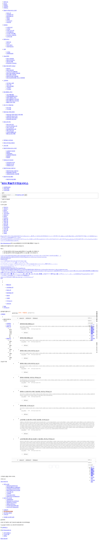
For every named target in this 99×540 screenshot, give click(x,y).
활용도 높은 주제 (10, 102)
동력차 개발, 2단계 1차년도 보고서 (29, 350)
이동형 (71, 441)
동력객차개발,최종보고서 (27, 324)
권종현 (22, 427)
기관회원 (8, 493)
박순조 (28, 444)
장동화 (39, 326)
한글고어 (5, 212)
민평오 (89, 326)
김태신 (41, 395)
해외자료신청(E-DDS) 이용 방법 (14, 114)
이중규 (73, 423)
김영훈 (88, 422)
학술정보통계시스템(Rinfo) (13, 487)
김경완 (68, 444)
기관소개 (5, 514)
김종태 (52, 326)
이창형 (43, 447)
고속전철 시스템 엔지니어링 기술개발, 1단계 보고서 (34, 419)
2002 (10, 342)
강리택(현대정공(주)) (75, 424)
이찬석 (42, 427)
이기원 (48, 422)
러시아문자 (6, 227)
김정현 (77, 445)
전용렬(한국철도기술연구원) (58, 423)
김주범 (73, 445)
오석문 (84, 422)
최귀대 (78, 446)
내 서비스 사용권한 (11, 35)
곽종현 (62, 326)
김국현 (26, 427)
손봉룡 (56, 426)
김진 (62, 380)
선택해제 (3, 314)
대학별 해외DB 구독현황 (12, 174)
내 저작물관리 (10, 32)
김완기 (70, 445)
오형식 (63, 445)
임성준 (86, 426)
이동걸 (25, 395)
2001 (10, 346)
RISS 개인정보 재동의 (9, 142)
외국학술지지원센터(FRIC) (13, 488)
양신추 (91, 422)
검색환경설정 (9, 53)
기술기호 (5, 222)
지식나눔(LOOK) (10, 495)
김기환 (24, 422)
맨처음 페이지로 (50, 466)
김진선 (65, 444)
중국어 (5, 210)
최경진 (74, 441)
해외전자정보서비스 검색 (10, 148)
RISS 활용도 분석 (7, 92)
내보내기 (21, 318)
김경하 (21, 327)
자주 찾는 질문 (10, 83)
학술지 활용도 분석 (11, 97)
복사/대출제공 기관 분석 (12, 99)
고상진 (58, 422)
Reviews (8, 156)
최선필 (72, 447)
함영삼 (84, 441)
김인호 (59, 326)
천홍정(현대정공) (44, 444)
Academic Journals (10, 150)
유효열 (75, 444)
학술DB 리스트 (10, 164)
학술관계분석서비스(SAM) (13, 490)
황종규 (81, 422)
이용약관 (5, 509)
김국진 (21, 444)
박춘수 (44, 422)
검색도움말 (6, 188)
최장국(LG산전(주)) (40, 428)
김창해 (86, 326)
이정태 (29, 446)
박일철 (51, 424)
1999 (10, 354)
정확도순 (90, 318)
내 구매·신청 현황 (10, 33)
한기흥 (43, 423)
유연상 (57, 445)
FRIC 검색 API (10, 130)
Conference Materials (11, 154)
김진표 (29, 426)
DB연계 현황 (9, 61)
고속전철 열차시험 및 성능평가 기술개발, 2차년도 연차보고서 (37, 439)
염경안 (37, 340)
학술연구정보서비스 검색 (10, 10)
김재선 (23, 445)
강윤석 (23, 423)
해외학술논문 (9, 16)
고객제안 (8, 87)
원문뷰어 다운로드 (8, 140)
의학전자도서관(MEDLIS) (13, 496)
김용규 (78, 422)
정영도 (66, 427)
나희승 (68, 422)
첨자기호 (5, 224)
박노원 (22, 424)
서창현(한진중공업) (50, 447)
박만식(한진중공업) (48, 395)
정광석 (46, 426)
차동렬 (90, 426)
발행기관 (8, 326)
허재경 (36, 427)
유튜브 (5, 536)
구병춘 (78, 441)
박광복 (70, 353)
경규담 (31, 444)
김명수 (23, 447)
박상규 (24, 444)
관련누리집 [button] (6, 484)
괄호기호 (5, 219)
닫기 (2, 278)
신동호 (35, 395)
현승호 (31, 422)
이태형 (71, 422)
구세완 (41, 441)
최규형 (38, 441)
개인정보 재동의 (7, 513)
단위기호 (5, 228)
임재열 (56, 447)
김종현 (27, 353)
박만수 (49, 326)
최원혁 (80, 427)
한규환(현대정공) (24, 380)
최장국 (68, 447)
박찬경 (38, 422)
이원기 (33, 340)
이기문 (83, 426)
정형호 (33, 445)
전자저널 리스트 (10, 162)
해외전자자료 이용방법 (12, 76)
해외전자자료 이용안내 (9, 168)
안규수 (87, 340)
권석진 (81, 441)
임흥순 (60, 427)
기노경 (46, 428)
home (4, 306)
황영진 (54, 422)
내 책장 (8, 29)
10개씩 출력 (90, 465)
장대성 (27, 326)
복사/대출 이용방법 (11, 74)
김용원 (70, 427)
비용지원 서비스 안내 (11, 116)
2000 (10, 350)
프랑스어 (5, 215)
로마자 (5, 231)
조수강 (33, 326)
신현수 (46, 326)
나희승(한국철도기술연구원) (52, 442)
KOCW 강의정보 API (11, 126)
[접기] (96, 340)
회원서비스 (6, 39)
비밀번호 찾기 (10, 46)
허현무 (30, 442)
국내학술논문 (9, 14)
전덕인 (85, 446)
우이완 (58, 424)
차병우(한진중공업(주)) (50, 427)
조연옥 (37, 423)
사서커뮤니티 (9, 492)
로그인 (5, 3)
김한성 (30, 447)
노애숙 (83, 445)
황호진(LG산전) (77, 447)
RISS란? (8, 68)
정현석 (89, 442)
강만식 (64, 380)
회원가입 (5, 1)
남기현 (32, 427)
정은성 (26, 446)
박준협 (23, 442)
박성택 (41, 422)
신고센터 (8, 89)
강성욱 (90, 445)
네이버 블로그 (7, 532)
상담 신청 (8, 84)
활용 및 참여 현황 (10, 133)
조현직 (72, 326)
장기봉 (53, 408)
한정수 (61, 424)
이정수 (39, 427)
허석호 (66, 426)
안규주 (80, 365)
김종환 (79, 326)
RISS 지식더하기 (10, 60)
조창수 (81, 446)
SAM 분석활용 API (11, 132)
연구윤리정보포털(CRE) (12, 505)
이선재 (75, 446)
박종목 (22, 426)
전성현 (66, 326)
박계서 (48, 424)
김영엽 (41, 446)
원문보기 (26, 332)
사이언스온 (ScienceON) (12, 507)
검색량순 (8, 323)
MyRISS (5, 4)
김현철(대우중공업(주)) (36, 426)
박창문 (51, 444)
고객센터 (5, 6)
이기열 (82, 326)
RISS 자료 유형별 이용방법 (13, 73)
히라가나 (5, 207)
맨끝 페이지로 (57, 466)
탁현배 (58, 444)
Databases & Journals (8, 160)
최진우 (30, 428)
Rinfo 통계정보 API (11, 129)
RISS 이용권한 (10, 70)
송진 (21, 326)
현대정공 (28, 381)
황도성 (83, 427)
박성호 (65, 424)
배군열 (68, 446)
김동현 (37, 442)
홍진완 (28, 422)
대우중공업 (32, 381)
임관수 (27, 428)
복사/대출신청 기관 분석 (12, 100)
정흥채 (21, 422)
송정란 (44, 441)
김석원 (40, 423)
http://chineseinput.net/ (6, 243)
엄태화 (55, 446)
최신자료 (8, 107)
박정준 (88, 444)
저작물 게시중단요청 (8, 517)
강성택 (30, 408)
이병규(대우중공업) (35, 446)
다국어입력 (6, 190)
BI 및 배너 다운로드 (11, 63)
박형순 (30, 326)
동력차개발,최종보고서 (26, 338)
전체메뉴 (5, 7)
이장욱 (69, 326)
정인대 (23, 353)
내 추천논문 (9, 27)
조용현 (34, 422)
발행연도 (8, 338)
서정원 (27, 442)
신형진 (87, 445)
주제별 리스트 (10, 165)
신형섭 (30, 423)
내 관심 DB (9, 36)
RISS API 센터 (7, 121)
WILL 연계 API (10, 127)
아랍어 (5, 233)
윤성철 (33, 423)
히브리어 (5, 218)
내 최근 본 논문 (10, 30)
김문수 (63, 426)
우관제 (56, 326)
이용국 (76, 427)
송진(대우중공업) (32, 380)
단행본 (8, 19)
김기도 (49, 428)
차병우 (65, 446)
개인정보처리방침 (8, 511)
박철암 (51, 422)
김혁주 (55, 424)
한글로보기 (35, 318)
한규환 (62, 394)
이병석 (76, 326)
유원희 (33, 442)
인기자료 (8, 109)
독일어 (5, 216)
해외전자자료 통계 (8, 176)
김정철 (50, 445)
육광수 (33, 428)
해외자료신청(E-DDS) (9, 112)
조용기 (23, 428)
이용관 (80, 445)
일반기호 (5, 230)
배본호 (27, 445)
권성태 (91, 441)
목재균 (43, 442)
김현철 (81, 380)
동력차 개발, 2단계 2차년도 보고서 (29, 363)
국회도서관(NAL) (10, 504)
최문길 (70, 426)
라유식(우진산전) (40, 380)
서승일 (31, 395)
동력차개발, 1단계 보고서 (27, 405)
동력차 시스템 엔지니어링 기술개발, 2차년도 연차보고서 (36, 391)
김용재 (55, 380)
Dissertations (9, 153)
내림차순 (90, 320)
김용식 (53, 445)
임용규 (23, 326)
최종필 (60, 426)
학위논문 (8, 13)
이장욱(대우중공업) (56, 394)
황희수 (64, 422)
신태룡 (78, 444)
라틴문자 (5, 225)
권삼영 (50, 423)
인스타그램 (6, 534)
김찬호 (82, 447)
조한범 (88, 380)
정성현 (56, 427)
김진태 (30, 394)
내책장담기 (28, 318)
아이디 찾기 (9, 45)
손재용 (63, 353)
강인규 (28, 395)
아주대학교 (31, 449)
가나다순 (8, 325)
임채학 (67, 445)
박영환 (23, 381)
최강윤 (27, 423)
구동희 (58, 441)
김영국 (61, 422)
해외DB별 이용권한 (11, 172)
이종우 (74, 422)
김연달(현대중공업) (62, 447)
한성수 (90, 424)
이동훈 (80, 340)
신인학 (58, 446)
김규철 (66, 423)
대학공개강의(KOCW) (12, 485)
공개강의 (8, 22)
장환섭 (60, 340)
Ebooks (8, 152)
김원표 (26, 426)
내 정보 (8, 52)
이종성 (68, 424)
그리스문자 (6, 213)
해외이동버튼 (4, 538)
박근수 (50, 340)
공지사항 (5, 145)
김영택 (37, 447)
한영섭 (57, 408)
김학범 (29, 427)
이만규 (60, 445)
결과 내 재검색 (6, 199)
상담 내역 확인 (10, 86)
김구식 (27, 447)
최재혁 (40, 445)
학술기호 (5, 221)
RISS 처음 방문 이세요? (9, 66)
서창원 (53, 428)
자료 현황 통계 (10, 94)
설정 (4, 49)
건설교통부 (23, 329)
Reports (8, 157)
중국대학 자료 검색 (11, 119)
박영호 (30, 445)
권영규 (50, 394)
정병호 (52, 380)
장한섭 (92, 326)
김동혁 (63, 427)
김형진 (47, 423)
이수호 (42, 326)
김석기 (40, 447)
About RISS (6, 56)
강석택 (53, 340)
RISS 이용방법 (10, 58)
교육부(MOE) (9, 499)
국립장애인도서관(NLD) (12, 501)
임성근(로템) (26, 327)
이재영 (73, 427)
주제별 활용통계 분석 (11, 96)
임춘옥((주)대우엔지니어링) (61, 428)
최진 (37, 326)
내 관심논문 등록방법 (11, 71)
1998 (10, 358)
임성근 (91, 380)
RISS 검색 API (10, 124)
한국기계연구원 (25, 449)
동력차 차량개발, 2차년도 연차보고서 (30, 377)
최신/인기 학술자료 (8, 105)
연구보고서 (9, 20)
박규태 (38, 444)
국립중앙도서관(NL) (11, 502)
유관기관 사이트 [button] (7, 498)
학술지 (8, 17)
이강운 (73, 340)
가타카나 (5, 208)
